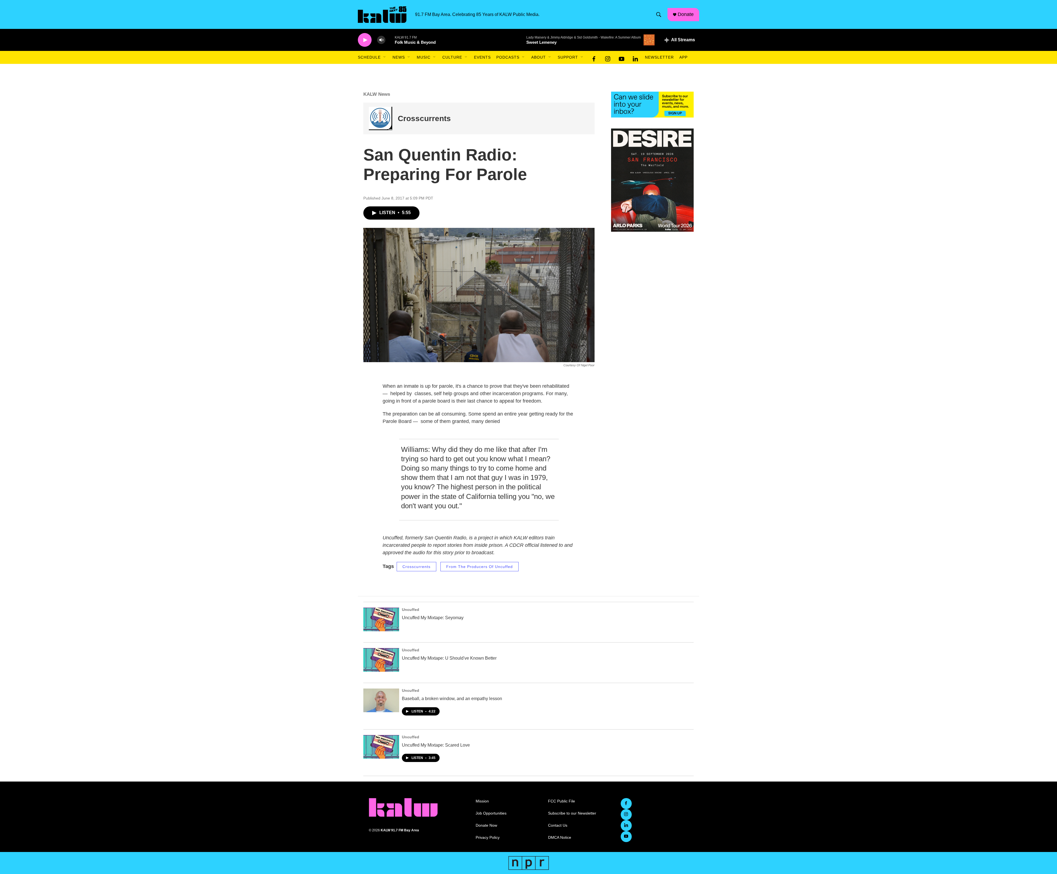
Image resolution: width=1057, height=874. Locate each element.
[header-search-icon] (658, 14)
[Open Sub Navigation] (385, 57)
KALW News (376, 94)
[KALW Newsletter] (652, 105)
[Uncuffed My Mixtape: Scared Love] (381, 747)
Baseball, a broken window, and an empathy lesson (452, 698)
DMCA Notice (559, 837)
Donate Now (486, 825)
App (683, 57)
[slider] (390, 40)
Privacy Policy (488, 837)
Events (482, 57)
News (399, 57)
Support (568, 57)
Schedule (369, 57)
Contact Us (557, 825)
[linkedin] (635, 57)
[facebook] (594, 57)
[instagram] (608, 57)
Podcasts (507, 57)
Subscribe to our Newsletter (572, 813)
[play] (364, 40)
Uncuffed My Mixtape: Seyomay (433, 617)
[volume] (381, 40)
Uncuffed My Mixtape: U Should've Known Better (449, 658)
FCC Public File (561, 801)
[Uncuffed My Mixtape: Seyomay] (381, 619)
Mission (482, 801)
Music (424, 57)
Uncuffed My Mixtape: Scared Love (436, 745)
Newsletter (659, 57)
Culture (452, 57)
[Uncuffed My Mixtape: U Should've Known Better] (381, 660)
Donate (686, 14)
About (538, 57)
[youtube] (621, 57)
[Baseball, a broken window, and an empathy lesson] (381, 700)
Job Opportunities (491, 813)
